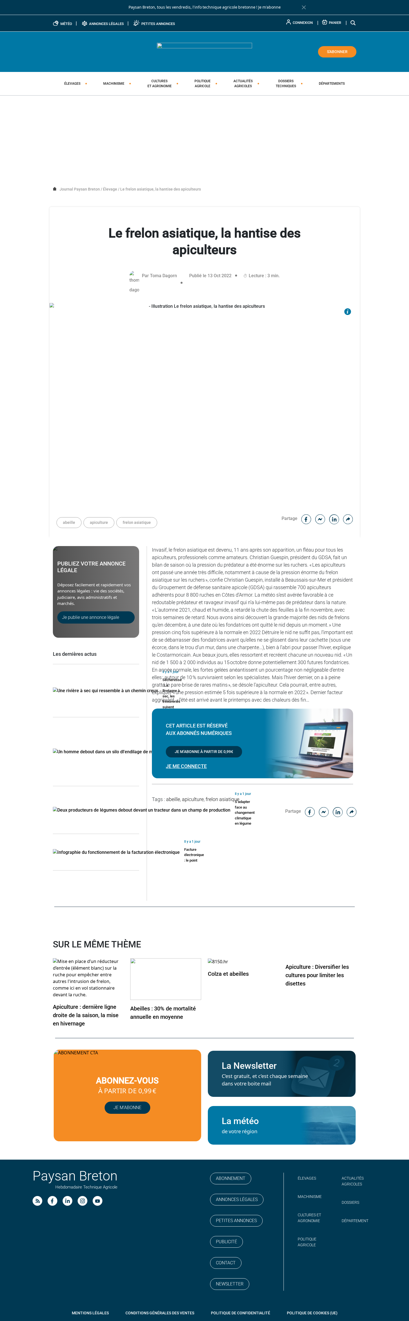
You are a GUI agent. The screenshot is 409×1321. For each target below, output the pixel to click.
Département (355, 1221)
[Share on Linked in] (334, 518)
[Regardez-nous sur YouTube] (97, 1201)
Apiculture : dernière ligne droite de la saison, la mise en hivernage (86, 1015)
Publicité (226, 1241)
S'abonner (337, 51)
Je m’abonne (127, 1107)
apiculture (99, 522)
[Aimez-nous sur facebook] (52, 1201)
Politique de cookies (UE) (312, 1313)
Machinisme (113, 84)
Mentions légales (90, 1313)
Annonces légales (237, 1199)
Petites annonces (236, 1220)
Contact (226, 1262)
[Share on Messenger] (320, 518)
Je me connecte (186, 766)
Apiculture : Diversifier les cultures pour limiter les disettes (317, 975)
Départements (332, 84)
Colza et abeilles (228, 973)
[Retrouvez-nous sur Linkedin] (67, 1201)
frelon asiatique (137, 522)
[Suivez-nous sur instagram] (82, 1201)
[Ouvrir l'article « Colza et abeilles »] (218, 961)
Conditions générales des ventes (159, 1313)
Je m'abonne (269, 7)
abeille (69, 522)
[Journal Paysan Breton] (204, 51)
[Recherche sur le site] (353, 23)
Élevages (72, 84)
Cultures (159, 83)
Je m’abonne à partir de (204, 751)
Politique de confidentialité (240, 1313)
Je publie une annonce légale (90, 617)
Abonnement (230, 1178)
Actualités (243, 83)
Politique (202, 83)
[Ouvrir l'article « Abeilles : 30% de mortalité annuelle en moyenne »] (165, 978)
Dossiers (286, 83)
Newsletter (229, 1284)
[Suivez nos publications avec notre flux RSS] (37, 1201)
